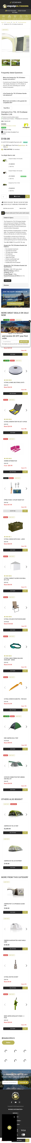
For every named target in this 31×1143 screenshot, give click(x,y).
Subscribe (24, 341)
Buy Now (19, 1140)
